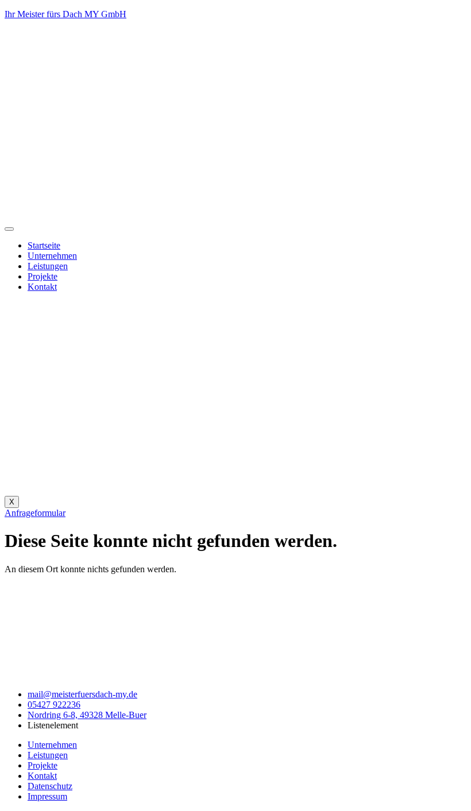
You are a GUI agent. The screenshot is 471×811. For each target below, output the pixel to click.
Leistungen (48, 266)
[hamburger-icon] (9, 229)
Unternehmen (52, 256)
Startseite (44, 245)
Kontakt (42, 287)
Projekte (42, 276)
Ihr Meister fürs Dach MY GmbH (65, 14)
